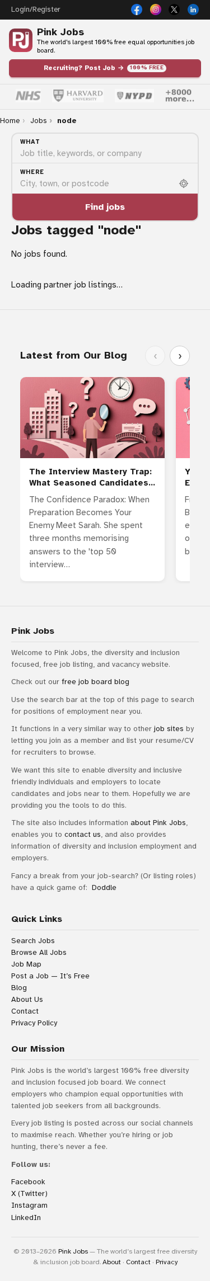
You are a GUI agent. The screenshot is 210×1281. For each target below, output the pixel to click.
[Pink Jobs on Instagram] (155, 9)
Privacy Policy (34, 1023)
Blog (19, 987)
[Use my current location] (184, 183)
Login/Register (35, 9)
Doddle (104, 887)
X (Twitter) (29, 1193)
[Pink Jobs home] (20, 40)
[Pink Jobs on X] (174, 9)
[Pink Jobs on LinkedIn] (193, 9)
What (30, 141)
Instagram (29, 1205)
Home (10, 120)
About (111, 1262)
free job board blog (95, 681)
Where (32, 172)
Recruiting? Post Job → (104, 68)
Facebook (28, 1181)
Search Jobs (33, 940)
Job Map (26, 964)
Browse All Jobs (39, 952)
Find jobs (105, 207)
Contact (25, 1011)
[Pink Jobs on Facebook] (136, 9)
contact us (82, 834)
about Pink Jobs (158, 822)
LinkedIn (26, 1217)
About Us (27, 999)
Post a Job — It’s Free (50, 976)
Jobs (38, 120)
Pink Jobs (60, 32)
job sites (169, 728)
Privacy (167, 1262)
